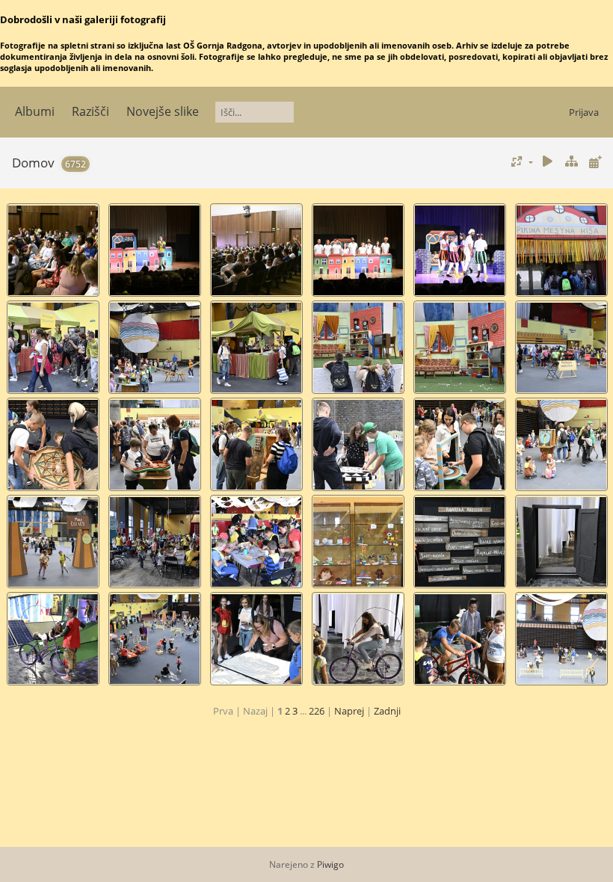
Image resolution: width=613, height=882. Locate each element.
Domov (33, 162)
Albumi (35, 111)
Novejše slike (162, 111)
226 (316, 711)
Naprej (349, 711)
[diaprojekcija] (548, 161)
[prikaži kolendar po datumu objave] (595, 161)
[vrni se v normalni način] (571, 161)
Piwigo (330, 864)
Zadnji (387, 711)
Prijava (584, 112)
